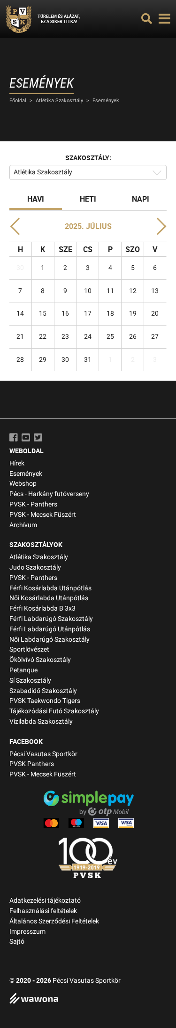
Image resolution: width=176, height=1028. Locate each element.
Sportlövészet (29, 649)
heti (88, 199)
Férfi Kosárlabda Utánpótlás (50, 588)
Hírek (16, 463)
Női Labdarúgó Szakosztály (49, 640)
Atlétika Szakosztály (59, 101)
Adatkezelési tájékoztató (45, 901)
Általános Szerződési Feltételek (54, 921)
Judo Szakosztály (35, 567)
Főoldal (17, 101)
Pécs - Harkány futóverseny (49, 494)
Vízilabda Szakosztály (41, 722)
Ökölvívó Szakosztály (40, 660)
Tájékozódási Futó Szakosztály (54, 711)
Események (105, 101)
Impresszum (27, 932)
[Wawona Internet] (88, 999)
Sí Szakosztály (30, 681)
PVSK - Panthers (33, 504)
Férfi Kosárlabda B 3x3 (42, 608)
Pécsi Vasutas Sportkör (43, 754)
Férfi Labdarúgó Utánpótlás (49, 629)
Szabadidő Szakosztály (43, 691)
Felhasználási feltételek (43, 911)
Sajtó (16, 942)
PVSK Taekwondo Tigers (44, 701)
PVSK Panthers (31, 764)
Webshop (23, 484)
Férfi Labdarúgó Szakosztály (51, 619)
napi (140, 199)
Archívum (23, 525)
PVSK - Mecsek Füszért (42, 515)
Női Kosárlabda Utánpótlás (48, 598)
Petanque (23, 670)
